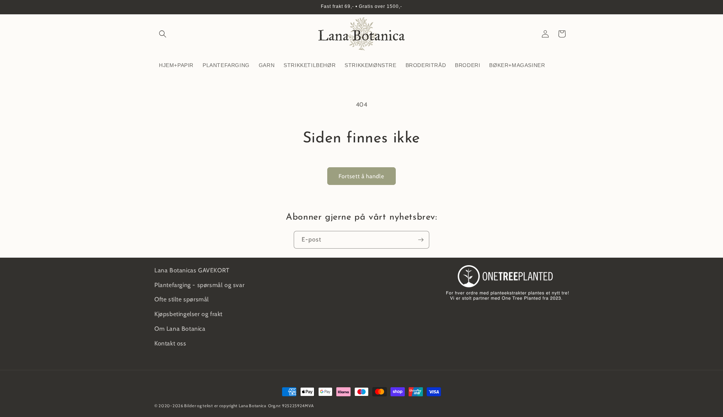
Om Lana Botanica (180, 328)
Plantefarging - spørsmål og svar (199, 285)
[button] (162, 34)
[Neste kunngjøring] (566, 7)
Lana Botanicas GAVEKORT (192, 270)
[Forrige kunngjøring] (157, 7)
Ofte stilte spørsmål (181, 299)
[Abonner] (420, 240)
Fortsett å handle (361, 176)
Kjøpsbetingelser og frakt (188, 314)
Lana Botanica (252, 405)
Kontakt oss (170, 343)
